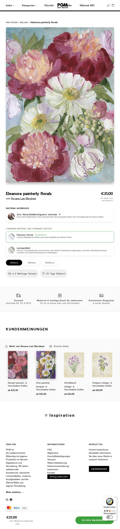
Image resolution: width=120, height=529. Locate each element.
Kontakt (51, 472)
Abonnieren (99, 469)
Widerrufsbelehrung (57, 463)
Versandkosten (107, 200)
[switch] (110, 517)
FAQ (49, 449)
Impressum (52, 469)
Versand (51, 459)
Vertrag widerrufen (59, 476)
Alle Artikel (12, 22)
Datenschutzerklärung (58, 466)
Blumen (24, 22)
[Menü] (115, 498)
